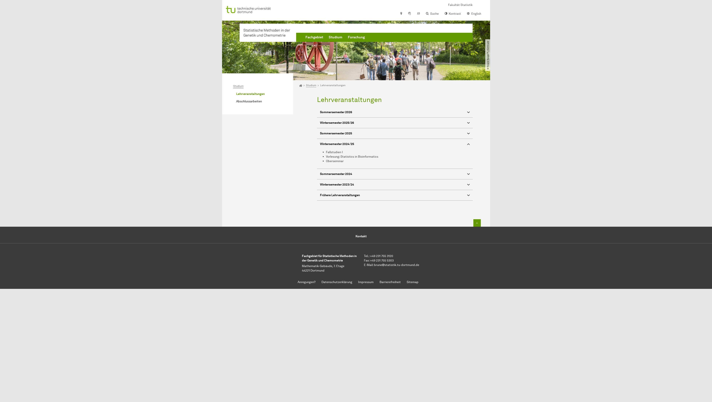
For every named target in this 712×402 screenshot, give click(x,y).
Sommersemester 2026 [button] (336, 112)
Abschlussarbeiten (249, 101)
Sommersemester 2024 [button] (336, 174)
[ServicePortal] (409, 14)
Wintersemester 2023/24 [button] (337, 184)
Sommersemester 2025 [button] (336, 133)
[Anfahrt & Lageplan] (401, 14)
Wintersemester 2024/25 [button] (337, 144)
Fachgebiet (314, 37)
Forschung (356, 37)
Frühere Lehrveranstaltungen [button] (340, 195)
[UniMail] (418, 14)
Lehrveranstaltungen (250, 94)
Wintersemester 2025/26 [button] (337, 123)
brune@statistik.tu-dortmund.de (396, 265)
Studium (335, 37)
